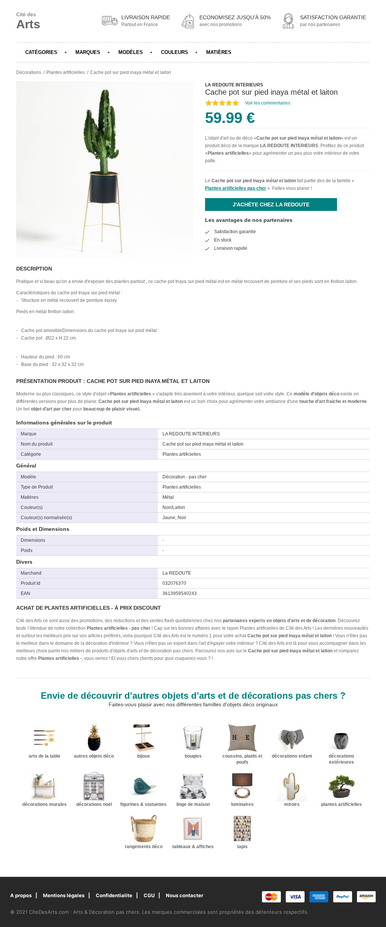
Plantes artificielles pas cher (235, 188)
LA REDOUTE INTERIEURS (289, 145)
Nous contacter (184, 895)
